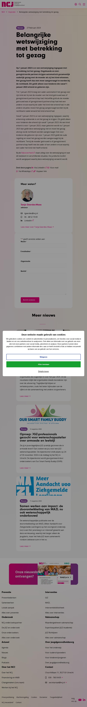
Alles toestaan (43, 364)
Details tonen (43, 371)
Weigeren (43, 357)
